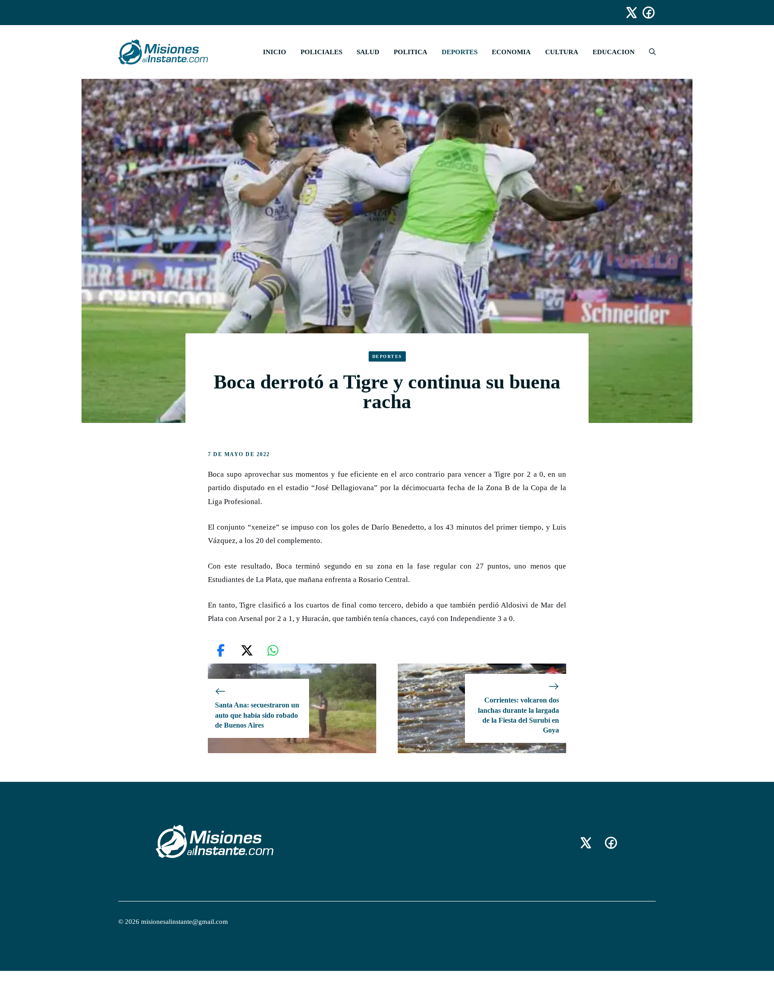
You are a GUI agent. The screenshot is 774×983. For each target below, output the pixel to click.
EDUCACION (614, 52)
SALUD (368, 52)
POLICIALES (321, 52)
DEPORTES (459, 52)
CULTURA (561, 52)
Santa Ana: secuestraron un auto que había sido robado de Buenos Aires (257, 715)
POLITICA (410, 52)
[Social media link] (627, 12)
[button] (649, 52)
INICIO (274, 52)
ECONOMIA (511, 52)
